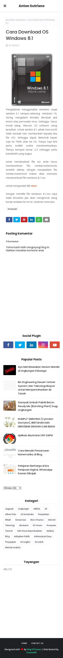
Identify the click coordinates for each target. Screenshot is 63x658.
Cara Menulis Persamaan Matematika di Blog (33, 452)
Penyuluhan (43, 514)
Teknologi (10, 525)
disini (34, 185)
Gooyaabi (31, 652)
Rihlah (8, 519)
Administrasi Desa (42, 536)
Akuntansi (23, 525)
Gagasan (9, 508)
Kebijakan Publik (22, 536)
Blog (7, 536)
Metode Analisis (12, 547)
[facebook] (8, 344)
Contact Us (37, 643)
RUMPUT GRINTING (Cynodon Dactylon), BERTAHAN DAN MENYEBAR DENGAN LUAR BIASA (36, 422)
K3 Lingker (25, 541)
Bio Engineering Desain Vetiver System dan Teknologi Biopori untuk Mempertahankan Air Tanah (36, 387)
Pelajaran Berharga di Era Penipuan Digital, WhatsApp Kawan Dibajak (35, 469)
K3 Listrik (39, 541)
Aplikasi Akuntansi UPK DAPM (35, 435)
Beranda (10, 19)
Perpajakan (10, 541)
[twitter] (20, 344)
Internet (51, 519)
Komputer (21, 19)
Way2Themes (34, 649)
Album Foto (10, 514)
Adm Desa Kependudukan (29, 530)
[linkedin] (31, 344)
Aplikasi (50, 530)
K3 (46, 508)
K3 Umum (37, 525)
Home (24, 643)
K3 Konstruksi (27, 514)
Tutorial (9, 530)
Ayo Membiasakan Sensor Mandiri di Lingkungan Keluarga (38, 368)
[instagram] (43, 344)
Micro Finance (37, 519)
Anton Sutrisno (32, 6)
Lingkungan (23, 508)
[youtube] (55, 344)
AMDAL (36, 508)
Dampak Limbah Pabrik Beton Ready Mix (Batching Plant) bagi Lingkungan (38, 406)
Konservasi (20, 519)
